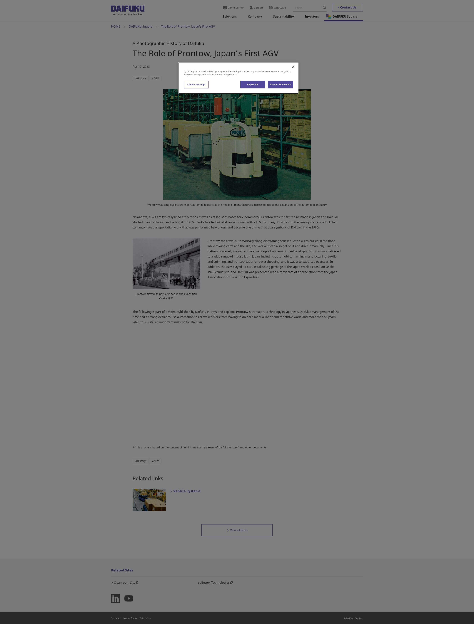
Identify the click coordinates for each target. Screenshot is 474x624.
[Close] (293, 67)
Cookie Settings (196, 84)
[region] (238, 78)
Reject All (252, 84)
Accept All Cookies (280, 84)
